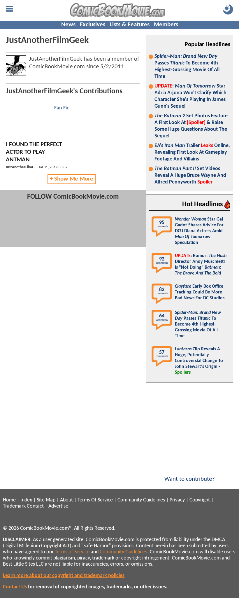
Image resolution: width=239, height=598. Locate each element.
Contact (35, 506)
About (66, 500)
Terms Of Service (95, 500)
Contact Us (15, 587)
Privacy (177, 500)
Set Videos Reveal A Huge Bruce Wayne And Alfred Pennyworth (190, 175)
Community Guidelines (141, 500)
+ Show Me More (71, 179)
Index (26, 500)
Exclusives (92, 25)
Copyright (199, 500)
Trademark (14, 506)
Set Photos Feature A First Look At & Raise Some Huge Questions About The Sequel (191, 126)
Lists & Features (130, 25)
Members (166, 25)
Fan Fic (61, 108)
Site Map (46, 500)
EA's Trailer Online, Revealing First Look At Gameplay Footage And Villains (192, 152)
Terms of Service (72, 552)
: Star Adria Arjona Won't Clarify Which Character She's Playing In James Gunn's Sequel (190, 96)
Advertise (58, 506)
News (68, 25)
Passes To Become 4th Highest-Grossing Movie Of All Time (186, 66)
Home (9, 500)
